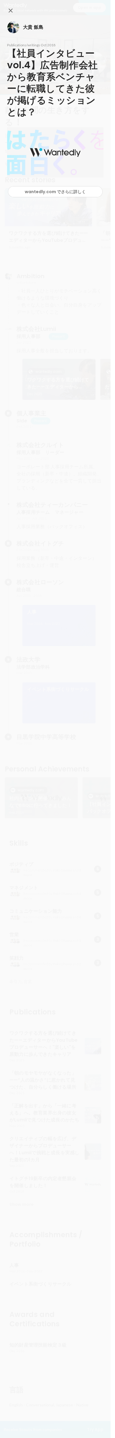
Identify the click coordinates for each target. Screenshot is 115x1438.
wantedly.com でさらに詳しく (55, 192)
